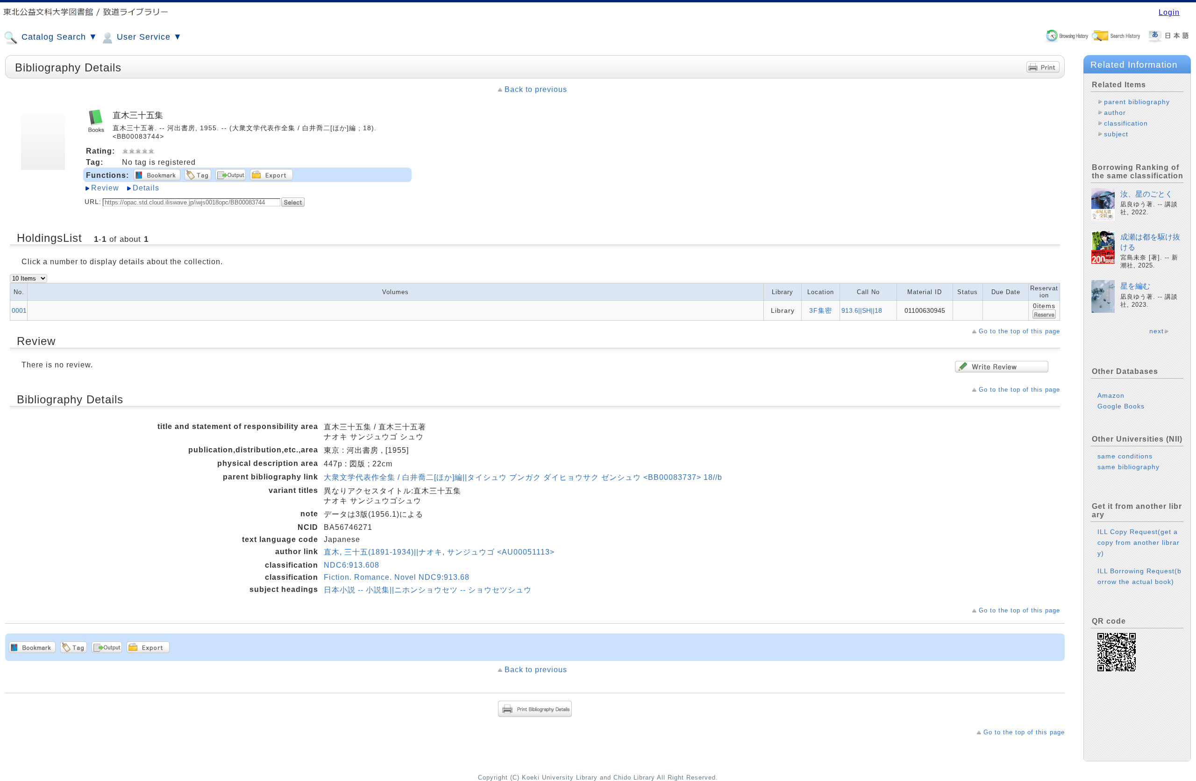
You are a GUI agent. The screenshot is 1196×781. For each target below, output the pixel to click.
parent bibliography (1137, 102)
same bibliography (1128, 467)
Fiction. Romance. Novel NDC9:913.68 (397, 577)
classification (1126, 123)
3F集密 (820, 310)
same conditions (1125, 456)
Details (146, 188)
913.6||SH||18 (861, 310)
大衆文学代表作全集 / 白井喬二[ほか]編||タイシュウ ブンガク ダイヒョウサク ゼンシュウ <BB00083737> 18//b (523, 477)
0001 (19, 310)
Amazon (1111, 395)
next (1156, 331)
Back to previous (536, 89)
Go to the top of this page (1019, 331)
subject (1116, 134)
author (1115, 112)
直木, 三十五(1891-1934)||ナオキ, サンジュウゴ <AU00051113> (439, 552)
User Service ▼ (148, 37)
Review (105, 188)
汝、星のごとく (1146, 194)
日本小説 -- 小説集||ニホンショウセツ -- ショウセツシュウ (428, 590)
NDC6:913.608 (351, 565)
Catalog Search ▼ (58, 37)
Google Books (1121, 406)
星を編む (1135, 286)
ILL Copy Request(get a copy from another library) (1138, 542)
